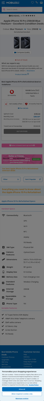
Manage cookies (22, 398)
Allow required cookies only (22, 394)
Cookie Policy (34, 385)
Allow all (22, 389)
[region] (22, 384)
